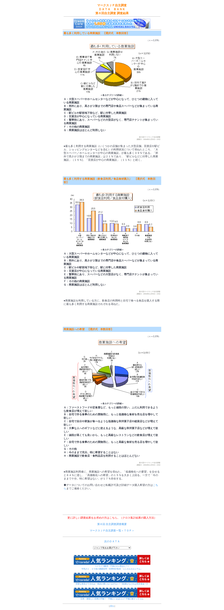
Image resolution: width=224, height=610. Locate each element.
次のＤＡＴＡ (112, 541)
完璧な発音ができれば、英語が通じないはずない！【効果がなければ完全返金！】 (112, 584)
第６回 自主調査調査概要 (112, 524)
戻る (112, 606)
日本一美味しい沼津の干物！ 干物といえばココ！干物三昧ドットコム (112, 599)
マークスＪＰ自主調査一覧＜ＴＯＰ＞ (112, 530)
